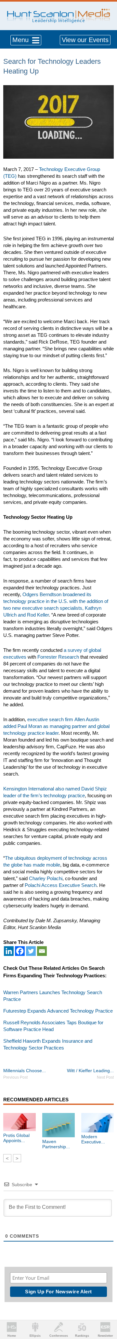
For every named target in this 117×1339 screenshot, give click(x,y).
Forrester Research (58, 657)
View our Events (85, 39)
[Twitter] (31, 951)
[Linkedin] (9, 951)
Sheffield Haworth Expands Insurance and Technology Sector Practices (47, 1044)
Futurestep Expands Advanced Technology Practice (58, 1011)
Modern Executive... (93, 1139)
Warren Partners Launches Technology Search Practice (52, 996)
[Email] (42, 951)
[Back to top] (106, 1310)
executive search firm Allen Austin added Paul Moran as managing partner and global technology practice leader (56, 726)
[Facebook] (20, 951)
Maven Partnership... (56, 1144)
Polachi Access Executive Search (61, 885)
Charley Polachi (45, 878)
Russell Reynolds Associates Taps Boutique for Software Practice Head (53, 1026)
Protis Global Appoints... (16, 1138)
